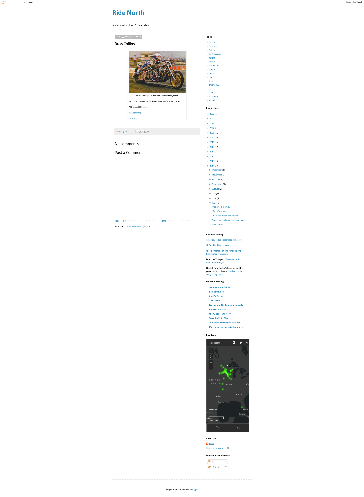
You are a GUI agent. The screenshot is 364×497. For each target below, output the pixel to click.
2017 (212, 152)
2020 (212, 138)
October (216, 179)
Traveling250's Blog (218, 318)
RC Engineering (135, 113)
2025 (212, 114)
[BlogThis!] (139, 131)
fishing (212, 58)
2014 (212, 166)
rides (211, 77)
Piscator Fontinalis (218, 309)
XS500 (212, 100)
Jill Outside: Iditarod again (217, 245)
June (214, 198)
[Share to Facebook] (145, 131)
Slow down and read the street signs (229, 220)
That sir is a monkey (221, 207)
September (217, 184)
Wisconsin (213, 97)
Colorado (213, 50)
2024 (212, 119)
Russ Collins (217, 225)
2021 (212, 133)
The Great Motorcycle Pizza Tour (225, 323)
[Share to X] (142, 131)
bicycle (212, 42)
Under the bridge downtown (225, 216)
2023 (212, 123)
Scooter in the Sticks (219, 287)
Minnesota (214, 66)
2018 (212, 147)
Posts (213, 461)
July (214, 194)
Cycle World (133, 118)
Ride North (128, 13)
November (217, 175)
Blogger (194, 490)
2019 (212, 142)
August (215, 189)
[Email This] (137, 131)
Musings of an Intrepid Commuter (226, 327)
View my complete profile (218, 448)
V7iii (211, 93)
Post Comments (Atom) (138, 226)
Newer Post (120, 221)
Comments (215, 467)
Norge (212, 70)
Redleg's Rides (216, 292)
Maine (212, 62)
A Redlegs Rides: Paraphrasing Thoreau (224, 240)
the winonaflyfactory (220, 314)
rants (211, 73)
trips (211, 81)
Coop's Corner (216, 296)
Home (163, 221)
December (217, 170)
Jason (212, 444)
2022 (212, 128)
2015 (212, 161)
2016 (212, 156)
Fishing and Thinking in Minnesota (226, 305)
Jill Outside (214, 301)
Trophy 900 (214, 85)
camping (213, 46)
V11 (211, 89)
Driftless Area (215, 54)
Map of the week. (220, 211)
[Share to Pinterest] (147, 131)
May (214, 203)
